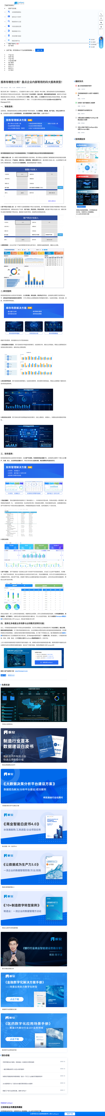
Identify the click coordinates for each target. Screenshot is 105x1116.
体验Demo (11, 675)
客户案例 (11, 46)
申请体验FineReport (6, 1103)
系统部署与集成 (16, 36)
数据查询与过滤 (16, 22)
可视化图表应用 (16, 26)
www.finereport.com (21, 671)
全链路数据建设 (16, 12)
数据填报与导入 (16, 31)
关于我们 (11, 70)
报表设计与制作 (16, 17)
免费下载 (39, 50)
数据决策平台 (16, 41)
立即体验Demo (81, 207)
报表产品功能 (12, 8)
